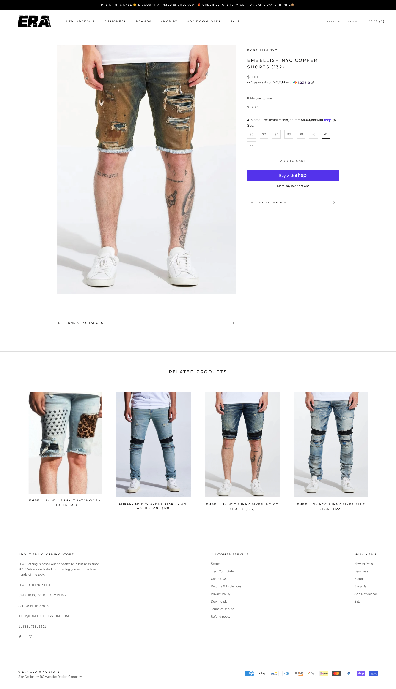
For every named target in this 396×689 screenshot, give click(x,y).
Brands (143, 21)
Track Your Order (223, 571)
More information (268, 202)
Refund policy (220, 616)
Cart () (376, 21)
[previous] (14, 449)
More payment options (293, 186)
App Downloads (204, 21)
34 (276, 134)
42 (326, 134)
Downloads (219, 601)
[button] (293, 82)
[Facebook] (263, 106)
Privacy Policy (220, 594)
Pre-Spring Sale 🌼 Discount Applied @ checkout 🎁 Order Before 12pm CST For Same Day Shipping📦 (198, 4)
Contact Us (219, 579)
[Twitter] (269, 106)
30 (251, 134)
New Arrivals (80, 21)
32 (264, 134)
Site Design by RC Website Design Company (50, 677)
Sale (235, 21)
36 (289, 134)
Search (354, 21)
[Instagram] (30, 636)
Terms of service (222, 609)
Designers (115, 21)
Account (334, 21)
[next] (382, 449)
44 (251, 145)
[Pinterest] (275, 106)
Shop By (169, 21)
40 (313, 134)
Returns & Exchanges (80, 322)
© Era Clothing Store (39, 671)
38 (301, 134)
